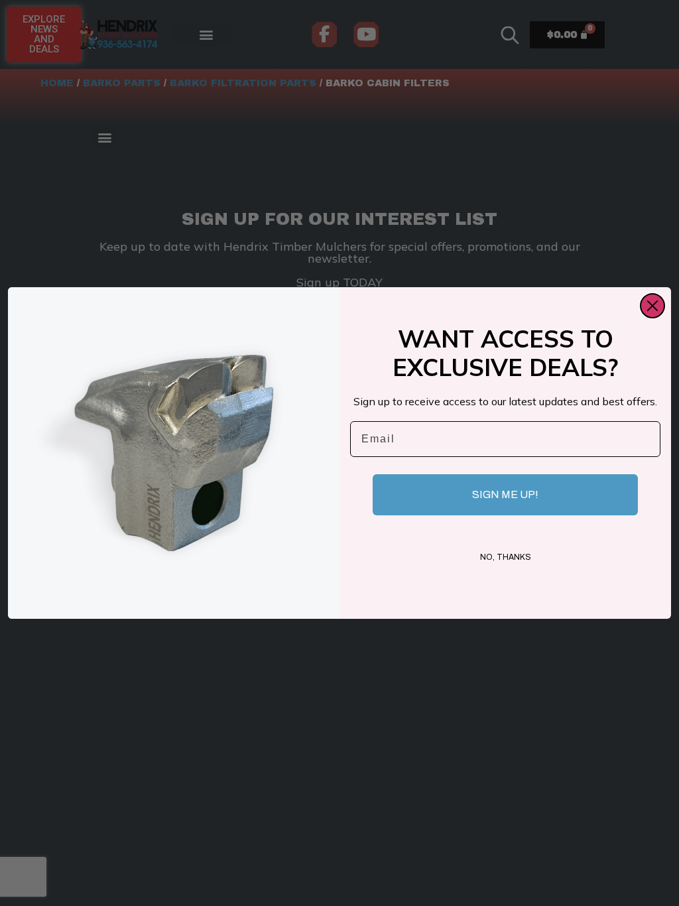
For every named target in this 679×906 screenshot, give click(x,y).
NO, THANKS (505, 557)
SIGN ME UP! (505, 494)
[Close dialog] (652, 306)
